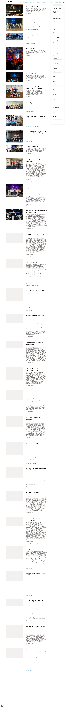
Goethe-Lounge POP (31, 73)
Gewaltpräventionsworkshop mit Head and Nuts (35, 316)
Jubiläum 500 (55, 68)
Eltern (54, 50)
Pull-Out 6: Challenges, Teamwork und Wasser (57, 15)
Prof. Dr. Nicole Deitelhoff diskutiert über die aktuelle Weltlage (36, 211)
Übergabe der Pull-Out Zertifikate (57, 12)
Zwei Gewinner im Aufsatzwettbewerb (56, 25)
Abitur (54, 32)
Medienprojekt (55, 84)
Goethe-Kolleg (55, 60)
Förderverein (55, 55)
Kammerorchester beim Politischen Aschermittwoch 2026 (34, 261)
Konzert (28, 82)
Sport (28, 98)
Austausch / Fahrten (56, 37)
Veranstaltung (32, 14)
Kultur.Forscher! (55, 73)
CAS (53, 45)
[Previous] (7, 10)
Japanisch (54, 65)
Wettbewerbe (31, 111)
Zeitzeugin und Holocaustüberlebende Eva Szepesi (35, 117)
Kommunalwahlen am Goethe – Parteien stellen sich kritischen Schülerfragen (36, 132)
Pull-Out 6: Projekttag (57, 18)
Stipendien (55, 104)
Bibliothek (54, 42)
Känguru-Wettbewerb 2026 (32, 146)
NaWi (28, 111)
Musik (28, 14)
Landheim (54, 78)
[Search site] (63, 2)
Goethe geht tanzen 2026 (32, 48)
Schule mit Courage (30, 126)
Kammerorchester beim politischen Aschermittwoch (34, 343)
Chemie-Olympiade (31, 103)
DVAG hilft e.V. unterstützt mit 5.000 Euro (35, 235)
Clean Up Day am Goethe (32, 35)
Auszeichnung (29, 181)
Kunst (54, 76)
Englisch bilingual (30, 29)
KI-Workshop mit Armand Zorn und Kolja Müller (35, 291)
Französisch (55, 58)
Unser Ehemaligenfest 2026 (33, 186)
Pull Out (28, 387)
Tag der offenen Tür (56, 107)
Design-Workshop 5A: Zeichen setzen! (57, 22)
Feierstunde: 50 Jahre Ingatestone (34, 20)
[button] (2, 706)
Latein (54, 81)
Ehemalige (29, 205)
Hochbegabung (55, 63)
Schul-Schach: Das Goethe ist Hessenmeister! (33, 160)
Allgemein (28, 43)
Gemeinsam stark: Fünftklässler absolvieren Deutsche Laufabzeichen (35, 87)
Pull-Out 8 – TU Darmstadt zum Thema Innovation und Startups (36, 369)
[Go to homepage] (9, 2)
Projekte (54, 91)
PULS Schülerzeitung (56, 97)
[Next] (21, 10)
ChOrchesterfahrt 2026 (31, 392)
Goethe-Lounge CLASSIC (32, 6)
